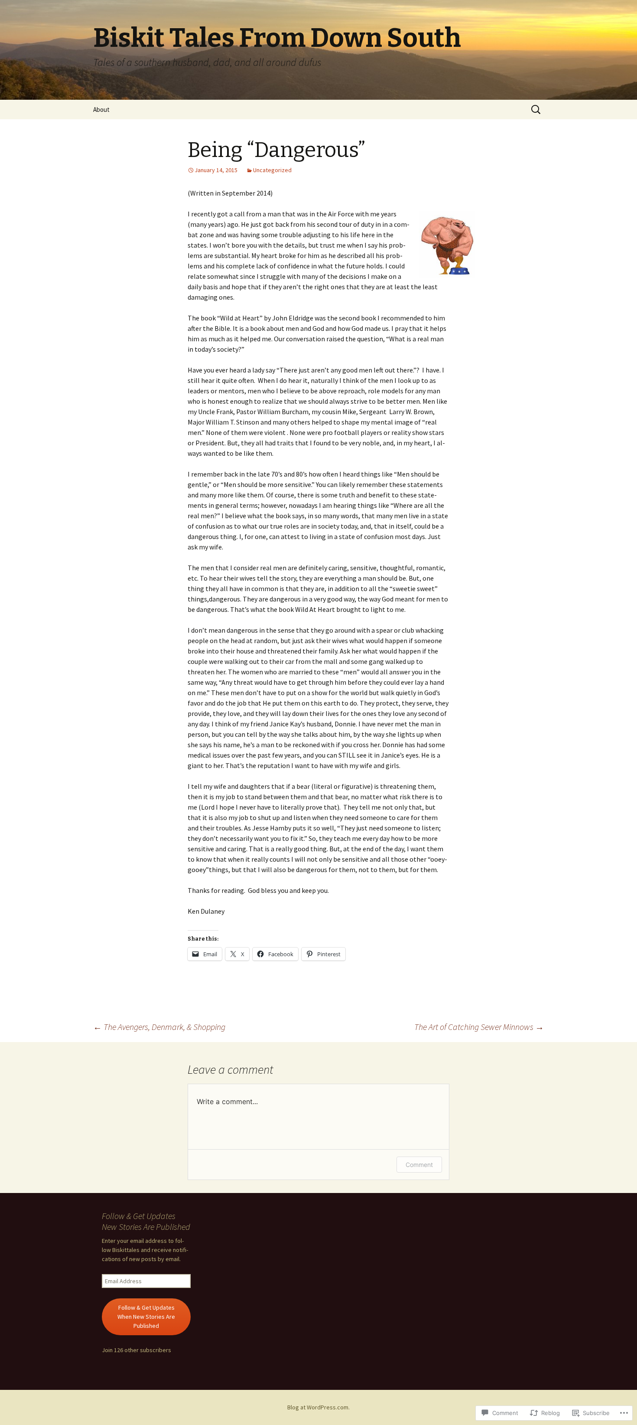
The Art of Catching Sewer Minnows (479, 1026)
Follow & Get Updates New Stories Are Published (146, 1221)
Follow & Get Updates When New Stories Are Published (146, 1317)
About (101, 109)
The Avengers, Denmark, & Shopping (159, 1026)
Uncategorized (272, 170)
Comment (419, 1164)
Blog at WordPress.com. (318, 1407)
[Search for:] (536, 109)
